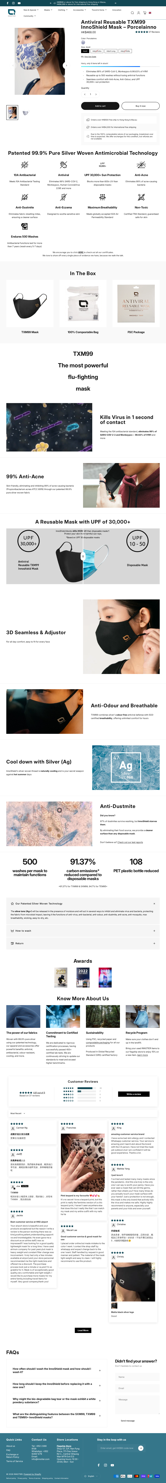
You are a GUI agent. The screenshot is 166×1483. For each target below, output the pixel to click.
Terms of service (34, 1478)
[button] (152, 13)
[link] (24, 165)
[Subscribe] (140, 1448)
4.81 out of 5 (39, 1092)
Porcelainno (83, 42)
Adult (85, 50)
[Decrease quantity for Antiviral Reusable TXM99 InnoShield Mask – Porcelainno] (84, 94)
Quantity (85, 88)
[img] (16, 1123)
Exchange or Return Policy (12, 1455)
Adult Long (111, 50)
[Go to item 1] (26, 112)
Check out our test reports (130, 842)
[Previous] (51, 3)
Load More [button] (83, 1330)
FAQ (8, 1450)
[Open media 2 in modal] (39, 61)
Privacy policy (22, 1478)
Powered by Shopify (32, 1474)
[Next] (115, 3)
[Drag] (83, 556)
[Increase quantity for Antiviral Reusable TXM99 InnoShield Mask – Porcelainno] (97, 94)
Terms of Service (14, 1461)
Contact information (61, 1478)
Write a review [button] (134, 1094)
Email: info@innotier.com (40, 1457)
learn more (142, 1055)
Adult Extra (97, 50)
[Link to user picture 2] (114, 1305)
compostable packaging (98, 1042)
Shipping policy (47, 1478)
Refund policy (11, 1478)
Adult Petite (125, 50)
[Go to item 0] (12, 112)
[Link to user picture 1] (83, 1162)
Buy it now (141, 106)
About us (10, 1446)
